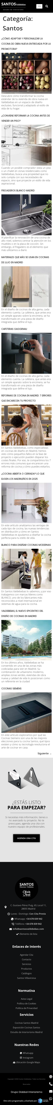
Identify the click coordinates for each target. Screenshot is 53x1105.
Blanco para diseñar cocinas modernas (26, 545)
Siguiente (45, 753)
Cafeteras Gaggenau (14, 329)
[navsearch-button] (45, 6)
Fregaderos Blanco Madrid (18, 190)
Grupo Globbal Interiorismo (26, 1092)
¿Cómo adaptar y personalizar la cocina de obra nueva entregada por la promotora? (26, 44)
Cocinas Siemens (11, 688)
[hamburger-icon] (39, 6)
